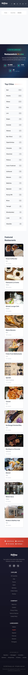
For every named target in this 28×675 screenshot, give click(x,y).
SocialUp (24, 657)
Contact (14, 607)
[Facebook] (10, 565)
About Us (14, 604)
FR (20, 3)
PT (25, 3)
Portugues (14, 641)
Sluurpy (14, 594)
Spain (14, 585)
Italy (14, 579)
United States (14, 590)
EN (14, 3)
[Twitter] (18, 565)
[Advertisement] (14, 30)
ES (17, 3)
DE (23, 3)
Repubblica (6, 655)
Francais (14, 635)
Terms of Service (14, 613)
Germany (14, 588)
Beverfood (4, 657)
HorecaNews (20, 655)
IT (11, 3)
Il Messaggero (13, 655)
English (14, 629)
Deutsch (14, 638)
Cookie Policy (14, 616)
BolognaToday (11, 657)
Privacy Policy (14, 610)
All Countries (14, 576)
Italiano (14, 627)
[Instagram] (14, 565)
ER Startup (18, 657)
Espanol (14, 632)
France (14, 582)
